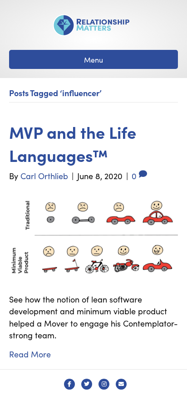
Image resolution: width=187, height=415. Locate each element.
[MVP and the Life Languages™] (93, 236)
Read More (30, 354)
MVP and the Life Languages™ (72, 143)
